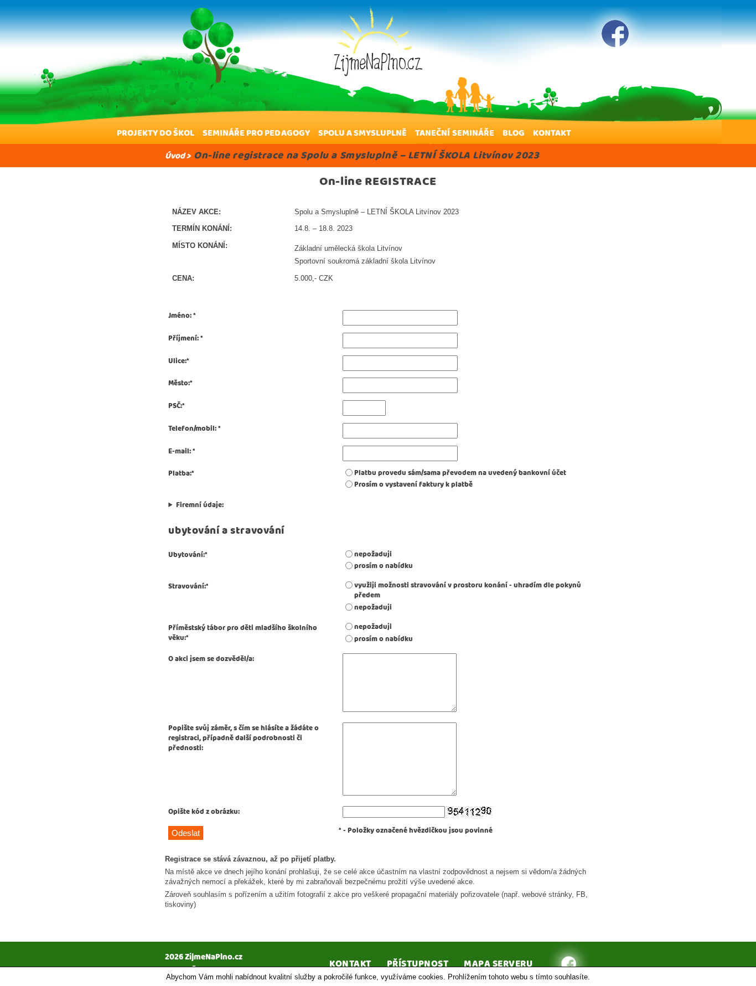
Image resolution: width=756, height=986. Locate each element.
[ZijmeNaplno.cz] (378, 41)
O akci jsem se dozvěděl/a (210, 659)
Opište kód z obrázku (203, 812)
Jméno (179, 316)
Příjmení (182, 338)
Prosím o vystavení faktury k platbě (413, 485)
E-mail (178, 451)
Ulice (176, 361)
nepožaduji (373, 555)
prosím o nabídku (383, 566)
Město (178, 383)
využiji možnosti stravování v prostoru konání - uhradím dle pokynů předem (467, 591)
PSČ (174, 406)
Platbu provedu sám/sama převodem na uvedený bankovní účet (460, 473)
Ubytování (185, 555)
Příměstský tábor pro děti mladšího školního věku (242, 633)
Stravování (186, 586)
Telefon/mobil (191, 429)
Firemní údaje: (200, 505)
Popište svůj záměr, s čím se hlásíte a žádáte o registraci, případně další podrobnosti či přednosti (243, 738)
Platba (179, 473)
